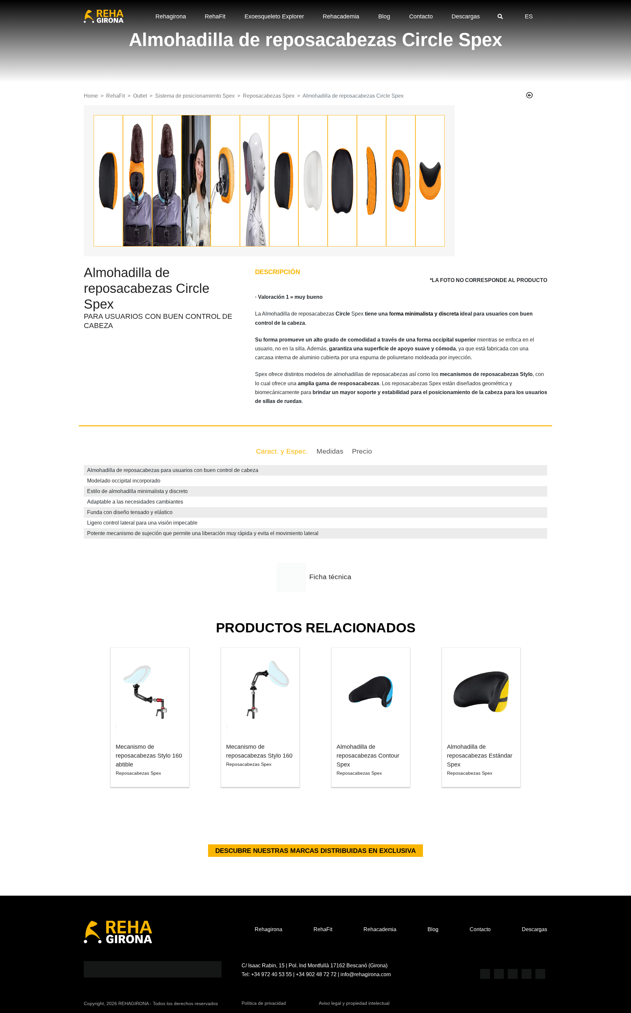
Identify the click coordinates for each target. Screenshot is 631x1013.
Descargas (466, 16)
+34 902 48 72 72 (316, 974)
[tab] (282, 451)
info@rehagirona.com (365, 974)
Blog (384, 16)
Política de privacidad (264, 1003)
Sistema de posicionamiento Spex (195, 96)
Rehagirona (170, 16)
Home (91, 96)
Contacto (421, 16)
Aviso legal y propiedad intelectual (354, 1003)
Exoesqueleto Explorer (274, 16)
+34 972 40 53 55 (271, 974)
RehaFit (215, 16)
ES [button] (529, 16)
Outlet (140, 96)
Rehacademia (341, 16)
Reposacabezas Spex (268, 96)
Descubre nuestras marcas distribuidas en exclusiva (315, 850)
